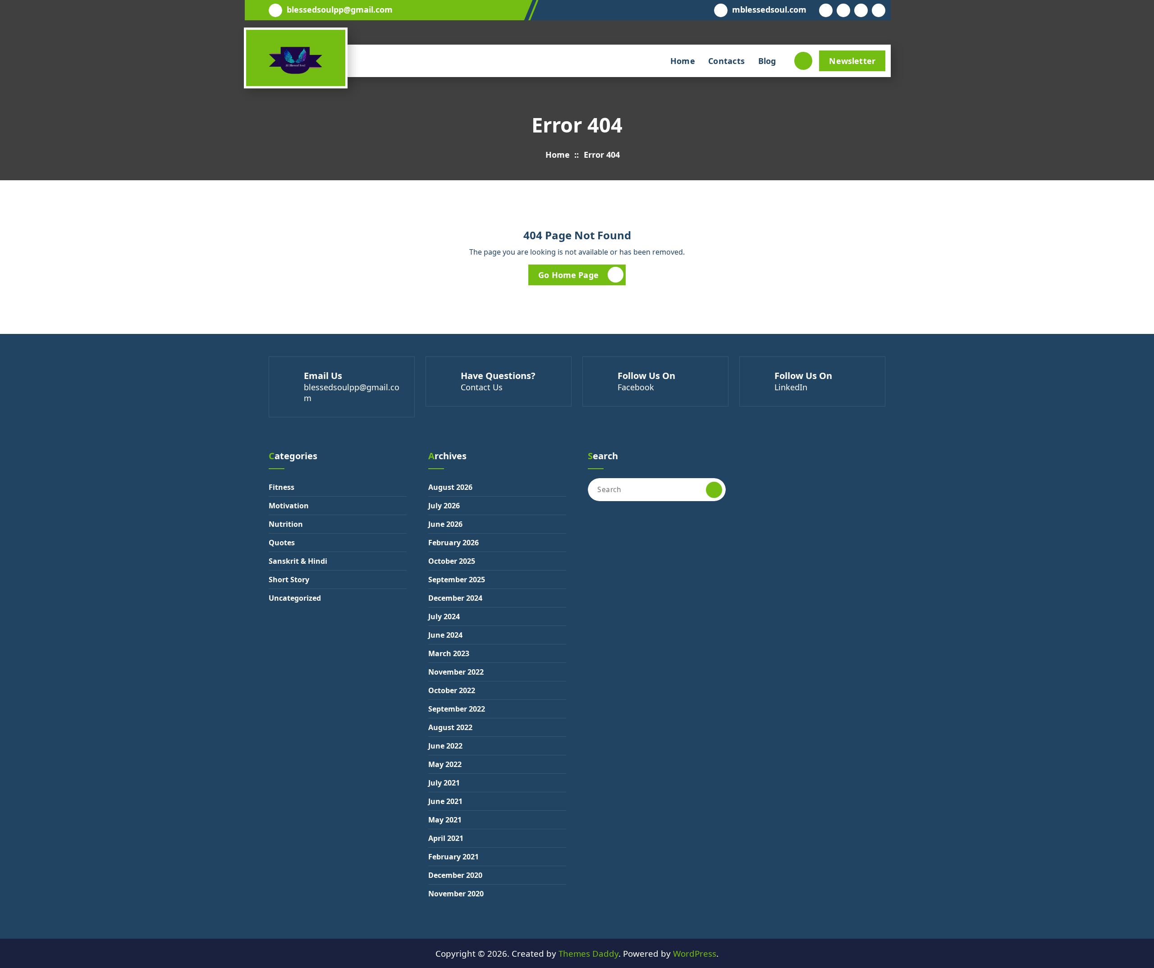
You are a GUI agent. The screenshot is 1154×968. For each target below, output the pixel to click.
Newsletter (852, 60)
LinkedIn (790, 387)
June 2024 (445, 635)
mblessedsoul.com (769, 10)
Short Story (289, 579)
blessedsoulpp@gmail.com (340, 10)
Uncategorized (295, 598)
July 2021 (444, 783)
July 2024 (444, 616)
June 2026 (445, 524)
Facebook (636, 387)
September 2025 (456, 579)
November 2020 (456, 894)
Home (682, 60)
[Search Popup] (803, 61)
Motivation (289, 506)
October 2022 (451, 690)
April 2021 (445, 838)
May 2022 (445, 764)
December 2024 (455, 598)
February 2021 (453, 857)
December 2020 (455, 875)
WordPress (694, 953)
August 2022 (450, 727)
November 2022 (456, 672)
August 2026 (450, 487)
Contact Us (482, 387)
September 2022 (456, 709)
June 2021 (445, 801)
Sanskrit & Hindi (298, 561)
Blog (767, 60)
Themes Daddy (588, 953)
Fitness (281, 487)
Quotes (282, 543)
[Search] (714, 490)
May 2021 (445, 820)
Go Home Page (568, 274)
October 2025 (451, 561)
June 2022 (445, 746)
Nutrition (286, 524)
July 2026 (444, 506)
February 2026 (453, 543)
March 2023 (448, 653)
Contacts (726, 60)
